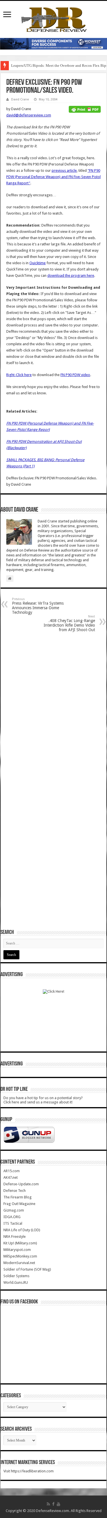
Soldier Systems (16, 1276)
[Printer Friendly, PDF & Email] (85, 109)
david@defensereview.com (28, 115)
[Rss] (48, 1504)
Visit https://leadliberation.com (28, 1471)
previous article (64, 170)
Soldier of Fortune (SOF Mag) (27, 1269)
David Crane (20, 99)
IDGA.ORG (12, 1217)
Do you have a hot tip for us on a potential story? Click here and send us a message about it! (43, 1100)
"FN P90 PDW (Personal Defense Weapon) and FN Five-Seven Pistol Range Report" (53, 176)
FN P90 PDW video (75, 375)
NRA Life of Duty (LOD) (21, 1230)
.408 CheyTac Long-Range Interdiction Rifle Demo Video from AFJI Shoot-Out (69, 623)
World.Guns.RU (15, 1282)
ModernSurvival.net (19, 1263)
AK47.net (10, 1177)
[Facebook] (53, 1504)
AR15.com (11, 1171)
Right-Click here (19, 375)
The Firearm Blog (17, 1197)
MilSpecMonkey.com (20, 1256)
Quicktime (37, 263)
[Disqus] (53, 709)
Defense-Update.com (21, 1184)
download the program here (70, 275)
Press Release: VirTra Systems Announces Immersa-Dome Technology (38, 606)
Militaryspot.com (17, 1249)
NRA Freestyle (14, 1236)
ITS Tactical (12, 1223)
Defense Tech (14, 1190)
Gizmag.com (13, 1210)
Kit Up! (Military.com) (20, 1243)
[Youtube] (58, 1504)
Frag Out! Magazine (19, 1204)
